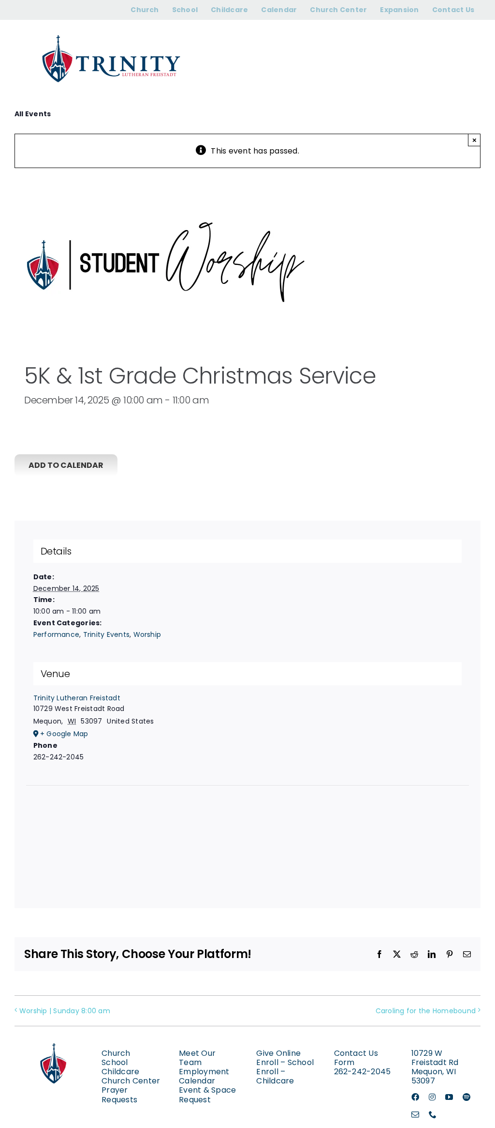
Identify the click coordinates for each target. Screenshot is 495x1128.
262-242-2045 (362, 1071)
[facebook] (415, 1097)
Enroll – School (285, 1062)
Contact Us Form (356, 1058)
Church (116, 1053)
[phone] (433, 1114)
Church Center (131, 1080)
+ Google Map (64, 734)
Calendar (197, 1080)
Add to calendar (66, 465)
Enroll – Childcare (275, 1076)
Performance (56, 634)
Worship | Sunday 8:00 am (64, 1011)
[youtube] (449, 1097)
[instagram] (432, 1097)
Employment (204, 1071)
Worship (147, 634)
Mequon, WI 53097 (433, 1076)
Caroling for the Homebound (426, 1011)
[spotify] (466, 1097)
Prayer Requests (119, 1094)
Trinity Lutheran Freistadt (76, 698)
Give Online (278, 1053)
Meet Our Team (197, 1058)
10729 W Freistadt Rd (435, 1058)
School (115, 1062)
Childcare (120, 1071)
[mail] (415, 1114)
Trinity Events (106, 634)
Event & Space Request (207, 1094)
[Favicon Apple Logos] (54, 1037)
